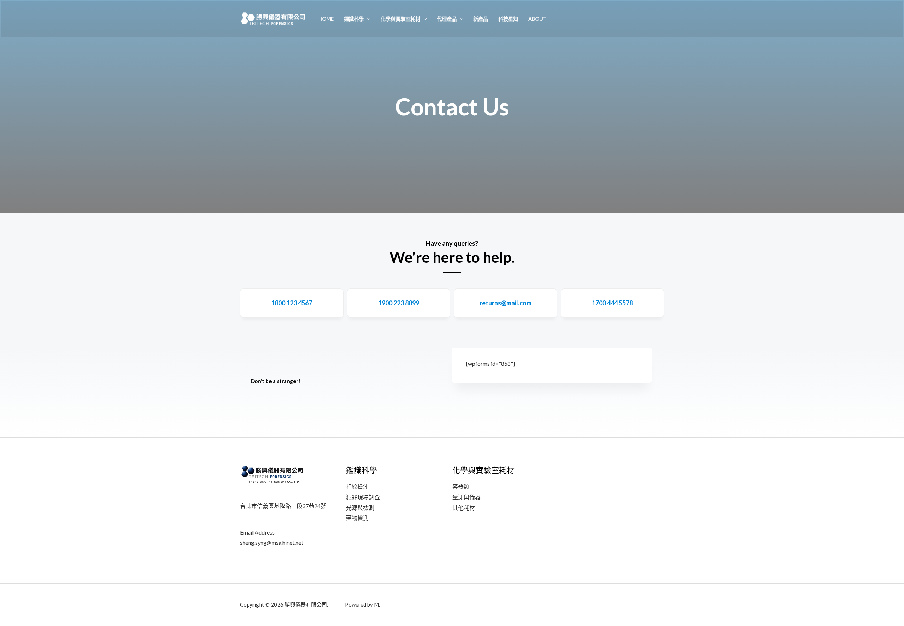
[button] (367, 19)
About (537, 19)
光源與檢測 (360, 507)
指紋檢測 (357, 486)
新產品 (480, 19)
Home (326, 19)
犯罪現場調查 (363, 497)
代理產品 (447, 19)
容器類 (460, 486)
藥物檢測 (357, 517)
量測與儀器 (466, 497)
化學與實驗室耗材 (400, 19)
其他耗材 (463, 507)
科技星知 (508, 19)
